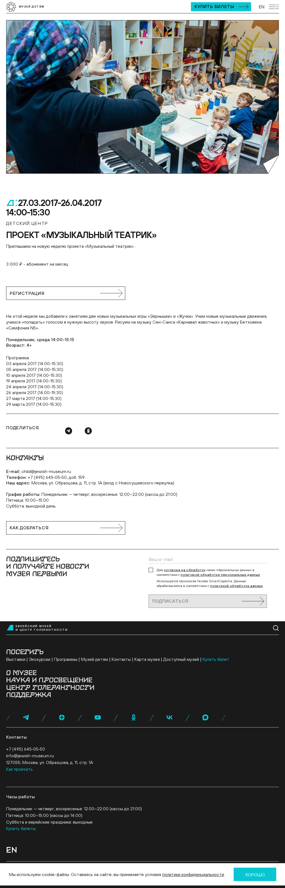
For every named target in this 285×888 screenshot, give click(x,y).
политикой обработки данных (236, 586)
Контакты (121, 659)
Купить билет (216, 659)
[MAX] (205, 717)
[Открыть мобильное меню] (274, 7)
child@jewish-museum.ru (46, 471)
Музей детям (94, 659)
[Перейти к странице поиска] (276, 628)
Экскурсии (39, 659)
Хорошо (255, 874)
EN (261, 6)
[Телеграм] (68, 431)
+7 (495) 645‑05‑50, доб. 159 (56, 477)
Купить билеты (214, 6)
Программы (65, 659)
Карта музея (147, 659)
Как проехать (19, 768)
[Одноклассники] (88, 431)
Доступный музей (181, 659)
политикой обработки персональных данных (220, 575)
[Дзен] (62, 717)
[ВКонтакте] (169, 717)
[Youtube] (98, 717)
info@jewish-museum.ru (30, 755)
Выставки (15, 659)
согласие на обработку (185, 570)
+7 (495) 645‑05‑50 (25, 748)
